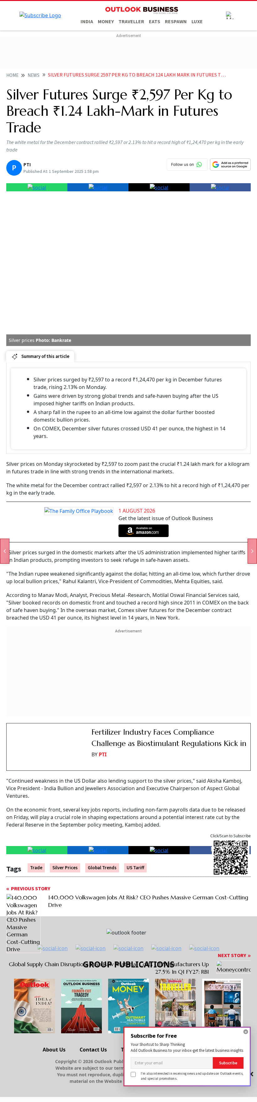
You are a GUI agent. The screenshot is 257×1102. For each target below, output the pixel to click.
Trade (36, 868)
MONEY (106, 21)
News (33, 75)
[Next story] (252, 551)
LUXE (197, 21)
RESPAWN (176, 21)
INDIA (87, 21)
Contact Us (93, 1049)
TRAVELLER (131, 21)
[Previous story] (4, 551)
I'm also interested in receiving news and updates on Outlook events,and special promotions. (192, 1075)
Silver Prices (65, 868)
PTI (103, 754)
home (12, 75)
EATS (154, 21)
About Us (54, 1049)
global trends (102, 868)
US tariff (135, 868)
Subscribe (228, 1063)
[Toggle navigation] (230, 15)
